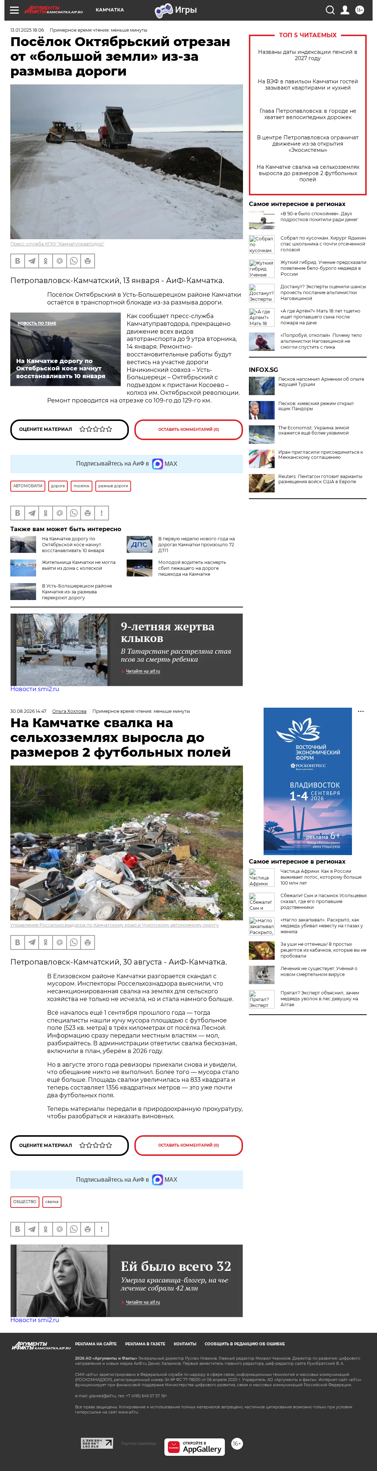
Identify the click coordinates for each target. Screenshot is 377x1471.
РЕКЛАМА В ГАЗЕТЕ (145, 1344)
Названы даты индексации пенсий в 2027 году (307, 55)
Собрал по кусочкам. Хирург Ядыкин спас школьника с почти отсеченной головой (323, 243)
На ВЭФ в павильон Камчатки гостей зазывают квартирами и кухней (308, 85)
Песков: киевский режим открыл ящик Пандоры (316, 406)
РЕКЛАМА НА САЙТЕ (96, 1344)
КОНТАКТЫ (185, 1344)
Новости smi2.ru (34, 689)
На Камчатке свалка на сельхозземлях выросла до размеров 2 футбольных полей (308, 173)
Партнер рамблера (138, 1443)
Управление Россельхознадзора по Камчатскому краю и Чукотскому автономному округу (114, 925)
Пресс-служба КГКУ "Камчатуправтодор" (57, 244)
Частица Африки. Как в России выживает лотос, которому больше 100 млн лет (321, 877)
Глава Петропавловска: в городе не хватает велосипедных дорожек (308, 114)
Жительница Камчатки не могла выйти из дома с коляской (79, 565)
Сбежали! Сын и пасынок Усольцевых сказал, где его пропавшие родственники (324, 901)
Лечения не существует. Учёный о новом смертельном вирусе (319, 971)
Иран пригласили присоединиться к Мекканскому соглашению (320, 455)
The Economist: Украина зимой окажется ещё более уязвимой (313, 430)
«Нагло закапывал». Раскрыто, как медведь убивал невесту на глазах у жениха (322, 925)
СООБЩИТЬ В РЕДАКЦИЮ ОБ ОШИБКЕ (245, 1344)
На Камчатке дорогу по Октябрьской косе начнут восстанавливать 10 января (73, 544)
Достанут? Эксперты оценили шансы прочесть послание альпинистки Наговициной (323, 292)
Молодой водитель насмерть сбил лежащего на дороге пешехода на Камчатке (192, 568)
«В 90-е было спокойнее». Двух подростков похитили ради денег (319, 216)
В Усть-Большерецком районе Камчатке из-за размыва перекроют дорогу (77, 591)
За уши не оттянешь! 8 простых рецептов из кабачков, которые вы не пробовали (323, 950)
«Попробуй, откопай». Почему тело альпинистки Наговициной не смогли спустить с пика (321, 341)
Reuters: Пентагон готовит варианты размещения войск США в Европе (320, 479)
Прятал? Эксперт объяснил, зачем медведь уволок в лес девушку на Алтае (320, 998)
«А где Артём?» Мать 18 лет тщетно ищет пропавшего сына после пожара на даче (320, 316)
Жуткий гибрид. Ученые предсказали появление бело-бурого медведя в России (323, 268)
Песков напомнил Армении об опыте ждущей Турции (321, 382)
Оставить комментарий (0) (188, 429)
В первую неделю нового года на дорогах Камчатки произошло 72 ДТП (196, 544)
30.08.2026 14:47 (28, 711)
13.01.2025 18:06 (27, 30)
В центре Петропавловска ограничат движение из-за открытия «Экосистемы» (308, 144)
